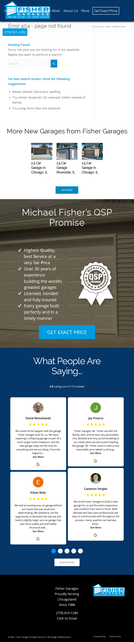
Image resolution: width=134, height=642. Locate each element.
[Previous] (36, 157)
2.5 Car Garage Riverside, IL (66, 167)
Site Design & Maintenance (59, 637)
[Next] (98, 157)
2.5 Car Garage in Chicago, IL (39, 167)
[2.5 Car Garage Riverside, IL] (67, 151)
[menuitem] (9, 10)
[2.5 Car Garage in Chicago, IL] (41, 151)
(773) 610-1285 (67, 613)
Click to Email (67, 618)
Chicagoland (67, 599)
